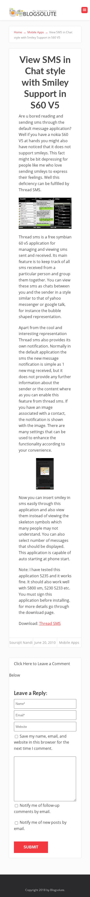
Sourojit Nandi (21, 642)
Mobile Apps (69, 642)
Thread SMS (50, 623)
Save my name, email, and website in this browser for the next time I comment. (41, 742)
